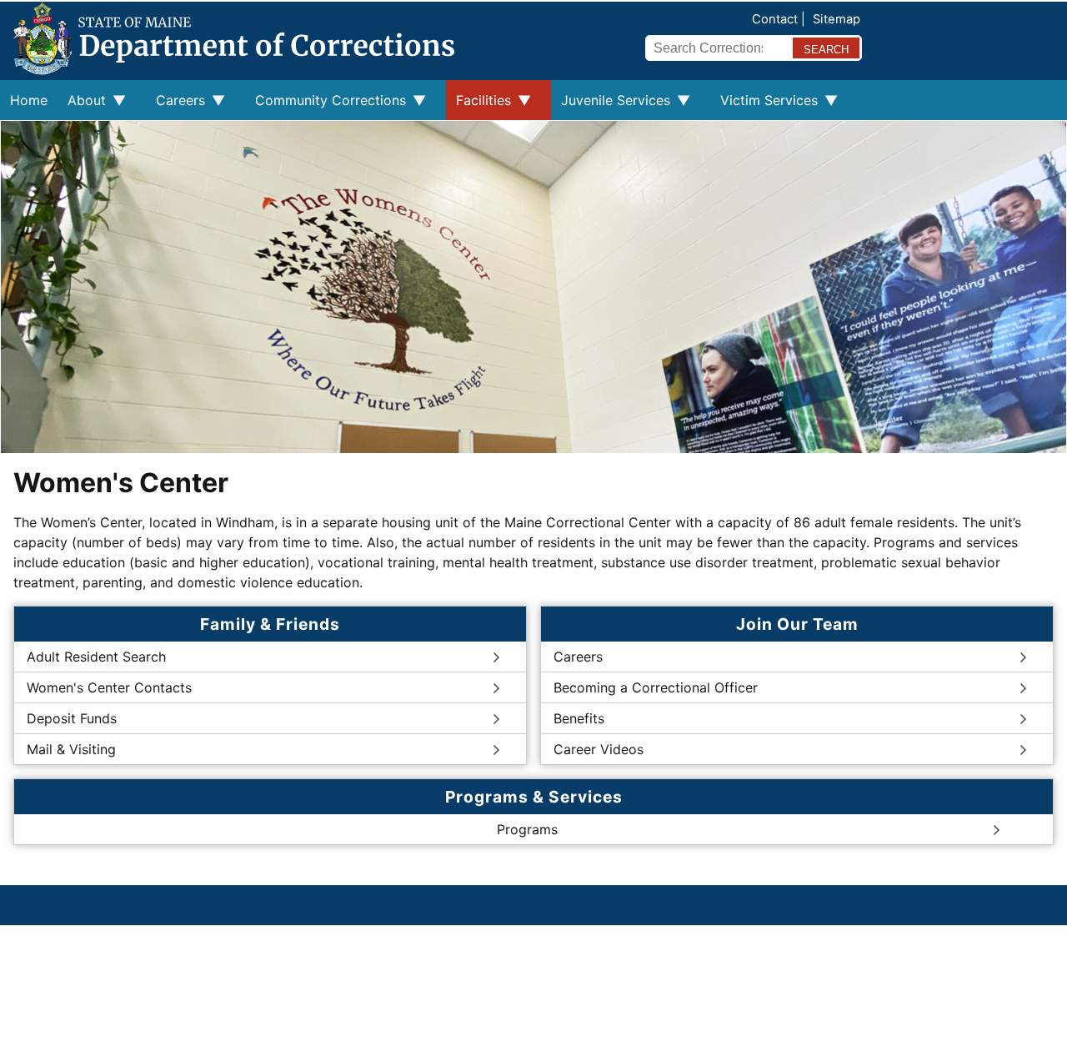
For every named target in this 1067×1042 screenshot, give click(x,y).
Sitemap (836, 19)
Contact (775, 19)
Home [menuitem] (29, 100)
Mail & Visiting (71, 749)
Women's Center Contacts (109, 687)
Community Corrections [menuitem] (325, 106)
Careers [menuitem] (175, 106)
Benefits (579, 718)
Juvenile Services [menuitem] (610, 106)
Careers (578, 656)
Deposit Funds (72, 718)
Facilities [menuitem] (478, 106)
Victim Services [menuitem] (764, 106)
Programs (527, 829)
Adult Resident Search (96, 656)
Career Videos (599, 749)
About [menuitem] (82, 106)
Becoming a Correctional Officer (656, 687)
